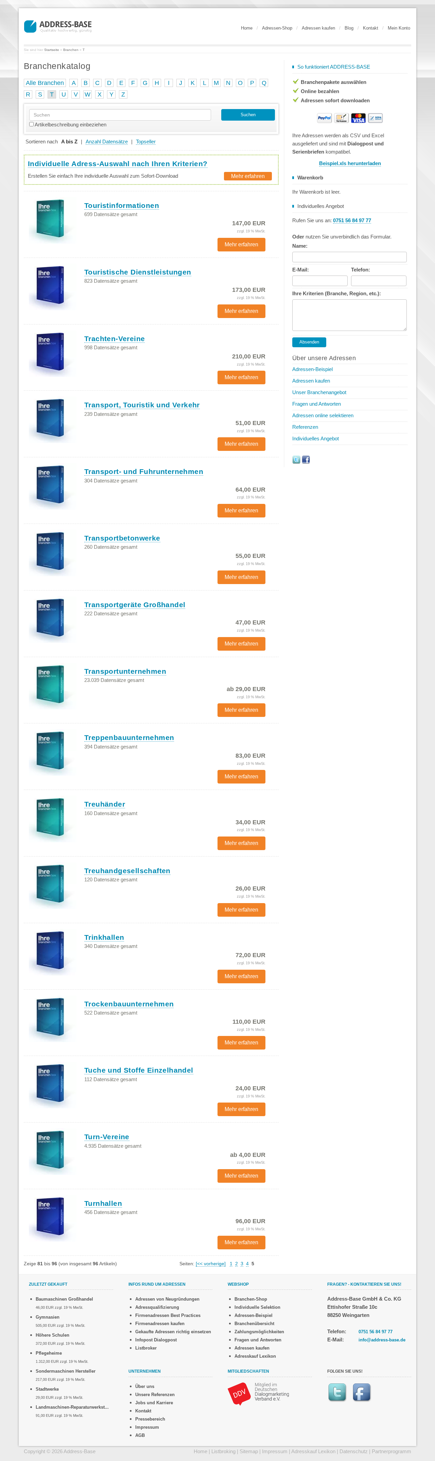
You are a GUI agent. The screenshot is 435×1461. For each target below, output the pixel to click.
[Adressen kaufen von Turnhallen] (52, 1218)
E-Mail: (300, 269)
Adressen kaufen (318, 28)
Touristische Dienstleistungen (137, 272)
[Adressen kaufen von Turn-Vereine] (52, 1151)
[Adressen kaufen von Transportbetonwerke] (52, 552)
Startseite (51, 50)
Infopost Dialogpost (156, 1339)
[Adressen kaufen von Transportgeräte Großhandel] (52, 619)
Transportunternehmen (125, 671)
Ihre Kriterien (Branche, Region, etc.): (336, 293)
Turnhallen (103, 1203)
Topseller (146, 141)
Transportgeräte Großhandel (134, 605)
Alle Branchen (45, 83)
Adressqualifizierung (157, 1307)
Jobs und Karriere (154, 1402)
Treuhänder (104, 804)
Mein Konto (399, 28)
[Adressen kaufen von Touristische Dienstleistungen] (52, 286)
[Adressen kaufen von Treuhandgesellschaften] (52, 885)
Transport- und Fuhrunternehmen (143, 471)
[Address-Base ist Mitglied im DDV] (258, 1393)
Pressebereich (150, 1419)
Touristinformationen (121, 205)
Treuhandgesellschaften (127, 871)
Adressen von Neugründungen (167, 1299)
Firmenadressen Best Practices (168, 1315)
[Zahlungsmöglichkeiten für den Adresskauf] (350, 117)
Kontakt (370, 28)
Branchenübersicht (254, 1323)
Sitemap (249, 1451)
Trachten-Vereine (114, 338)
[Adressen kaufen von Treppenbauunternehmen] (52, 752)
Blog (349, 28)
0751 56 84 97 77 (376, 1331)
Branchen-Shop (250, 1299)
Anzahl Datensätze (107, 141)
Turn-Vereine (106, 1137)
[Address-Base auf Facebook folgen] (306, 459)
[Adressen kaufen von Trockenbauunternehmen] (52, 1018)
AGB (140, 1435)
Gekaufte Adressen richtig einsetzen (173, 1331)
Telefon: (360, 269)
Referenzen (305, 427)
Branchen (71, 50)
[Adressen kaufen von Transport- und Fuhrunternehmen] (52, 486)
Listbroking (223, 1451)
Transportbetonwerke (122, 538)
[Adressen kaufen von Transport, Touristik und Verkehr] (52, 420)
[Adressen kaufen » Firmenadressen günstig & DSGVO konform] (58, 25)
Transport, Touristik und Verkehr (142, 405)
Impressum (147, 1427)
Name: (300, 246)
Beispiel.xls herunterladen (350, 163)
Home (247, 28)
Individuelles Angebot (315, 438)
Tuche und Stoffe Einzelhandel (138, 1070)
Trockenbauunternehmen (129, 1004)
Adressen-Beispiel (312, 369)
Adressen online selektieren (322, 415)
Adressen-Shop (277, 28)
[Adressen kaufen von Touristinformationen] (52, 220)
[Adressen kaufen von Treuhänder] (52, 819)
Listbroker (146, 1348)
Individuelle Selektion (257, 1307)
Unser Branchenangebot (319, 392)
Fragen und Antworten (316, 404)
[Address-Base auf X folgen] (296, 459)
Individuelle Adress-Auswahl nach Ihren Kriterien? (118, 164)
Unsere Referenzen (155, 1394)
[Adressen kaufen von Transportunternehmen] (52, 686)
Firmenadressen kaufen (160, 1323)
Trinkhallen (104, 937)
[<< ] (211, 1263)
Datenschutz (354, 1451)
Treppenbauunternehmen (129, 737)
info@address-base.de (382, 1339)
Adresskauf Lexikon (255, 1356)
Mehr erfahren (248, 176)
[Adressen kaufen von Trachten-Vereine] (52, 353)
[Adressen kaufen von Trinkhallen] (52, 952)
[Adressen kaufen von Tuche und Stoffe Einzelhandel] (52, 1085)
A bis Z (69, 141)
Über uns (144, 1386)
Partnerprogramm (391, 1451)
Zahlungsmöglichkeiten (259, 1331)
